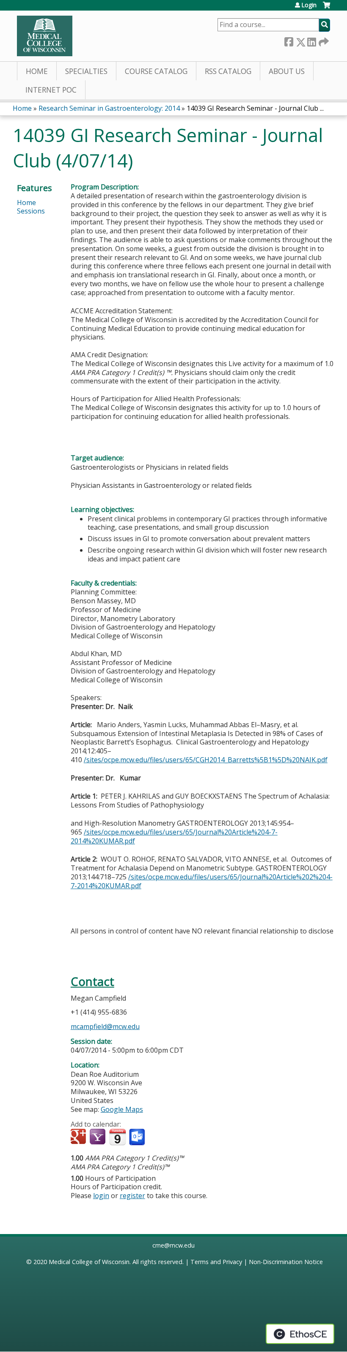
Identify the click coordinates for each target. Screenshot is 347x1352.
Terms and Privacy (216, 1262)
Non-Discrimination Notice (286, 1262)
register (132, 1195)
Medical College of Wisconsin (89, 1262)
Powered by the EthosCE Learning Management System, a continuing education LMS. (300, 1334)
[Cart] (326, 8)
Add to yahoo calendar (98, 1137)
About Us (287, 71)
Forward (323, 40)
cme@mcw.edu (173, 1245)
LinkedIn (311, 40)
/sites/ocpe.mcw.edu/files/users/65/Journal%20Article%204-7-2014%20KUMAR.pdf (174, 836)
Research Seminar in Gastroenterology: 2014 (109, 108)
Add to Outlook (137, 1137)
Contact (92, 981)
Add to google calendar (79, 1137)
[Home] (44, 36)
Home (37, 71)
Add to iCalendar (117, 1136)
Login (309, 5)
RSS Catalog (228, 71)
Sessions (31, 211)
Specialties (86, 71)
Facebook (288, 40)
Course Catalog (156, 71)
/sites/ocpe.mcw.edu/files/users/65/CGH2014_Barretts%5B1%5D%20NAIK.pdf (206, 759)
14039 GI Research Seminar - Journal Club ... (255, 108)
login (101, 1195)
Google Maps (122, 1109)
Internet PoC (51, 90)
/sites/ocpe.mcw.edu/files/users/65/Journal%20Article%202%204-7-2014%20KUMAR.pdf (202, 881)
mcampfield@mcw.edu (105, 1026)
